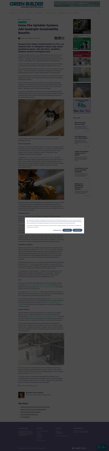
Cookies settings (57, 230)
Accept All (67, 230)
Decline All (77, 230)
